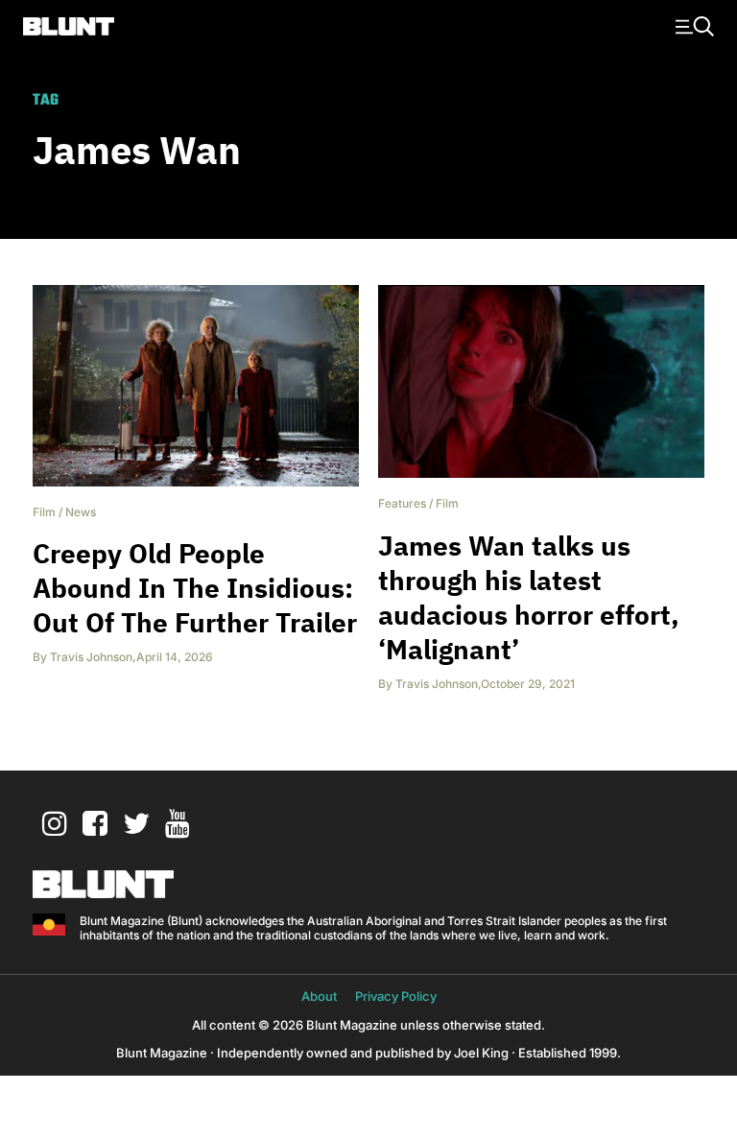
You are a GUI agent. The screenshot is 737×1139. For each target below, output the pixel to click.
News (80, 512)
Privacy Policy (396, 996)
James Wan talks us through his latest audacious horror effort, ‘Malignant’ (528, 597)
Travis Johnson (91, 657)
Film (44, 512)
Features (402, 503)
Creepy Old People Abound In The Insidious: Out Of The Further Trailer (195, 587)
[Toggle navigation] (692, 24)
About (319, 996)
